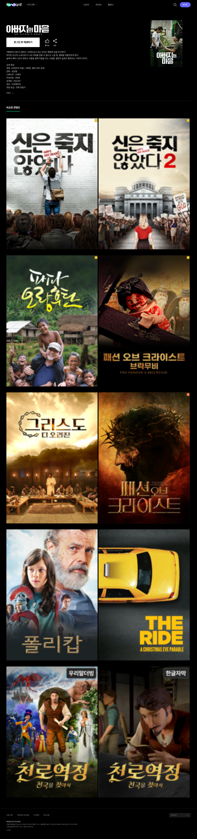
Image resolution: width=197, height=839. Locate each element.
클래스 (111, 4)
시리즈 (86, 4)
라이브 (98, 4)
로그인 (185, 5)
